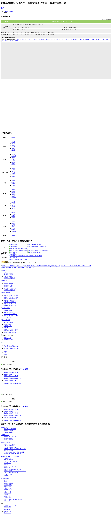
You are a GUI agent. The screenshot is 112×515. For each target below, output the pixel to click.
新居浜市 (41, 39)
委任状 (15, 244)
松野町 (6, 40)
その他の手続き (8, 317)
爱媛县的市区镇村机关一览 (11, 372)
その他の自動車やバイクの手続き (10, 456)
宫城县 (13, 145)
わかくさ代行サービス (10, 505)
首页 (2, 8)
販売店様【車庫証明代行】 (11, 346)
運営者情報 (7, 509)
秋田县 (13, 146)
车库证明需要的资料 (9, 445)
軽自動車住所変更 (8, 285)
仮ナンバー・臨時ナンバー (11, 472)
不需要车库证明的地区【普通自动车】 (14, 452)
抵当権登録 (7, 467)
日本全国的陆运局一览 (10, 380)
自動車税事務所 (8, 485)
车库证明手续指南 (5, 442)
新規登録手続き (8, 310)
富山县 (13, 173)
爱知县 (13, 180)
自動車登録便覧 (5, 478)
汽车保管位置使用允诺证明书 (34, 256)
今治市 (23, 39)
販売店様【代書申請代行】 (11, 348)
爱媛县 (13, 216)
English (5, 351)
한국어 (5, 352)
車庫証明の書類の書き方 (10, 298)
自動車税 (6, 494)
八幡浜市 (35, 39)
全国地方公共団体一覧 (10, 330)
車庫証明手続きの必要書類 (11, 297)
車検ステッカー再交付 (10, 466)
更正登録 (6, 475)
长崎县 (13, 225)
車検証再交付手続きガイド (11, 315)
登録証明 (6, 464)
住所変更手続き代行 (9, 290)
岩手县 (13, 143)
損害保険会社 (7, 486)
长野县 (13, 170)
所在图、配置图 (23, 259)
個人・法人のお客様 (9, 345)
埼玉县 (13, 157)
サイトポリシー (8, 511)
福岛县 (13, 150)
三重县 (13, 185)
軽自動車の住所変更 (9, 438)
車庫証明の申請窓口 (9, 300)
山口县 (13, 208)
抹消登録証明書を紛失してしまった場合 (15, 471)
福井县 (13, 176)
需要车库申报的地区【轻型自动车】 (13, 453)
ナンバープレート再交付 (10, 314)
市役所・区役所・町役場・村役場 (13, 499)
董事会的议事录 (23, 250)
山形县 (13, 148)
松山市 (18, 39)
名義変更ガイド (5, 427)
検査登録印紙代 (8, 489)
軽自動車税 (7, 496)
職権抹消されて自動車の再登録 (12, 469)
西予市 (70, 39)
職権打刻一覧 (7, 338)
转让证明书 (38, 244)
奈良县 (13, 196)
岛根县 (13, 203)
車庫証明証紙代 (8, 488)
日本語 (5, 354)
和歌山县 (14, 197)
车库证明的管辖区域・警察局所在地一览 (15, 449)
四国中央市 (64, 39)
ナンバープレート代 (9, 491)
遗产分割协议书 (41, 246)
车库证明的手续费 (8, 450)
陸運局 (5, 480)
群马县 (13, 164)
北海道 (13, 137)
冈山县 (13, 205)
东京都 (13, 154)
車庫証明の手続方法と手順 (11, 295)
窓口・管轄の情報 (8, 322)
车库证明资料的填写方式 (10, 447)
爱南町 (16, 40)
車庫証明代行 (7, 507)
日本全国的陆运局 (8, 11)
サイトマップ (7, 513)
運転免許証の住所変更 (10, 288)
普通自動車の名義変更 (10, 429)
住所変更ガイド (5, 435)
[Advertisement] (13, 93)
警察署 (5, 481)
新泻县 (13, 168)
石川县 (13, 174)
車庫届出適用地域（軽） (10, 305)
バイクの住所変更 (8, 439)
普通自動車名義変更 (9, 273)
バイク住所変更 (8, 286)
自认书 (15, 257)
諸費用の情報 (7, 324)
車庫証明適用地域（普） (10, 303)
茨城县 (13, 160)
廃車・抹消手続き (8, 312)
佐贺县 (13, 223)
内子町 (103, 39)
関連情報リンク (8, 327)
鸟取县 (13, 202)
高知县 (13, 217)
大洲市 (52, 39)
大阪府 (13, 189)
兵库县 (13, 191)
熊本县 (13, 226)
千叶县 (13, 159)
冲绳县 (13, 235)
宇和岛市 (29, 39)
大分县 (13, 228)
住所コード (7, 501)
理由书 (15, 246)
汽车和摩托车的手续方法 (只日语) (13, 383)
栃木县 (13, 162)
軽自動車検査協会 (8, 483)
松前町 (93, 39)
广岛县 (13, 206)
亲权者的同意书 (23, 248)
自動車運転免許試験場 (10, 332)
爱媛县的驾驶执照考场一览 (11, 376)
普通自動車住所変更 (9, 283)
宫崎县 (13, 230)
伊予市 (57, 39)
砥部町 (98, 39)
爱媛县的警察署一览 (9, 374)
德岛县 (13, 212)
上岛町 (80, 39)
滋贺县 (13, 194)
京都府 (13, 193)
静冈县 (13, 183)
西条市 (47, 39)
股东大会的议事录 (43, 250)
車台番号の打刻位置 (9, 339)
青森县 (13, 142)
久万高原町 (86, 39)
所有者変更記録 (8, 474)
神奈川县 (14, 156)
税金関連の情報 (8, 326)
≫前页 (25, 369)
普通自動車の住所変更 (10, 436)
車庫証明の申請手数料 (10, 302)
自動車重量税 (7, 497)
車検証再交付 (7, 463)
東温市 (75, 39)
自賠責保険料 (7, 493)
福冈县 (13, 222)
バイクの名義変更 (8, 432)
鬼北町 (11, 40)
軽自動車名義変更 (8, 274)
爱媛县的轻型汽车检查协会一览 (12, 378)
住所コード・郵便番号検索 (11, 329)
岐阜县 (13, 182)
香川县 (13, 214)
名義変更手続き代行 (9, 278)
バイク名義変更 (8, 276)
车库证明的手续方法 (9, 444)
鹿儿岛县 (14, 231)
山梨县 (13, 171)
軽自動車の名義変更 (9, 430)
